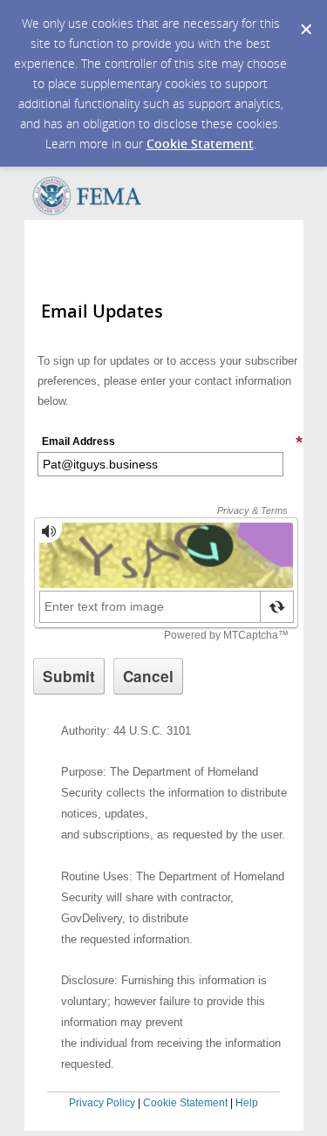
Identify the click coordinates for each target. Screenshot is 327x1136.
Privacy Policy (102, 1103)
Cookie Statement (200, 143)
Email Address (78, 441)
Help (246, 1103)
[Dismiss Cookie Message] (305, 16)
